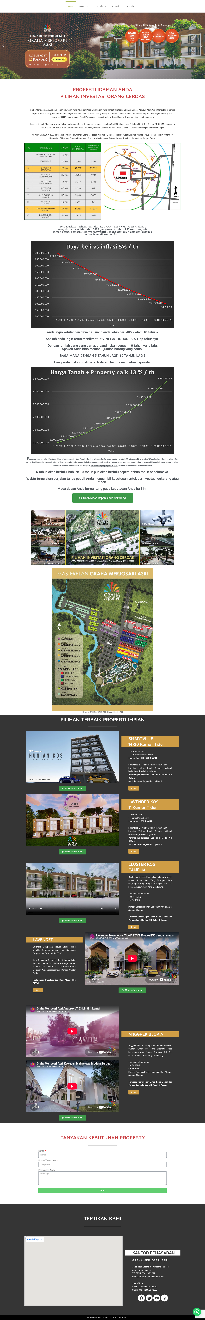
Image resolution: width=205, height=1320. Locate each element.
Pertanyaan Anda (46, 1170)
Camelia (130, 6)
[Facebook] (141, 1298)
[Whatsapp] (164, 1298)
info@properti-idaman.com (151, 1277)
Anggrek (115, 6)
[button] (3, 45)
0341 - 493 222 (148, 1273)
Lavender (100, 6)
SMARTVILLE (84, 6)
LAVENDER (43, 939)
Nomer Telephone (47, 1160)
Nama (41, 1150)
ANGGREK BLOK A (145, 1034)
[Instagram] (149, 1298)
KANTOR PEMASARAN (153, 1252)
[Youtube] (156, 1298)
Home (70, 6)
